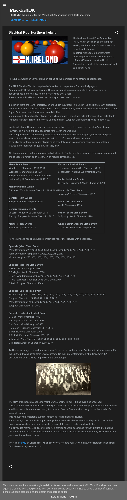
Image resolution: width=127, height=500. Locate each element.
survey (22, 442)
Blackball (17, 20)
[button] (116, 32)
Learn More (58, 496)
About (43, 20)
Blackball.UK (22, 10)
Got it (73, 496)
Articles (32, 20)
